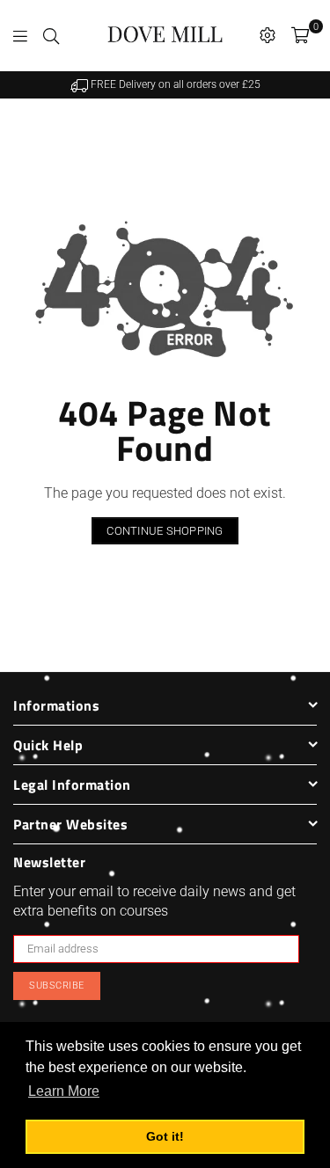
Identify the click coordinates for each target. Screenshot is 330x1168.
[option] (165, 84)
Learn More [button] (63, 1091)
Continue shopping (164, 530)
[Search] (51, 35)
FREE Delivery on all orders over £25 (174, 84)
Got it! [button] (165, 1136)
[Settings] (267, 35)
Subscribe (56, 985)
